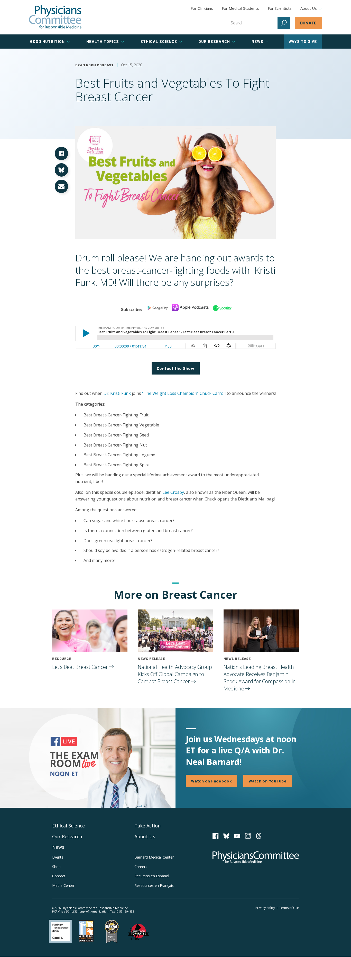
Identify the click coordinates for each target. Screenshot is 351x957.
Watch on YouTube (267, 780)
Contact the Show (176, 368)
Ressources (154, 885)
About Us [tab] (308, 8)
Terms (289, 908)
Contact (58, 875)
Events (57, 857)
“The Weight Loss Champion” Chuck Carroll (184, 393)
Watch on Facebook (211, 780)
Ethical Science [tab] (159, 41)
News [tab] (257, 41)
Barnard (154, 857)
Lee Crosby (173, 492)
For (240, 8)
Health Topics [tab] (102, 41)
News (58, 847)
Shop (56, 866)
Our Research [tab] (214, 41)
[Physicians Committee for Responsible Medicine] (55, 17)
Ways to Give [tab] (303, 41)
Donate (308, 22)
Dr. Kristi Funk (117, 393)
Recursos (151, 875)
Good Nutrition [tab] (47, 41)
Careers (140, 866)
